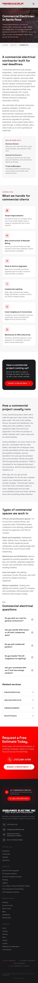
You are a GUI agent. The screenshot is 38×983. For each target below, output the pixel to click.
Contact (4, 940)
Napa (4, 911)
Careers (5, 943)
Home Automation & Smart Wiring (12, 889)
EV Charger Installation (9, 873)
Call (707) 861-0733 (20, 798)
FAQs (4, 937)
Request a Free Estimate (17, 383)
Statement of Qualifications (10, 946)
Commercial (6, 854)
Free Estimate (6, 949)
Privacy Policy (19, 978)
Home (6, 45)
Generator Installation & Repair (12, 876)
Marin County (6, 908)
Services (13, 45)
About (4, 928)
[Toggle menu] (33, 4)
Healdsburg (6, 914)
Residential (5, 851)
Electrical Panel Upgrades (10, 870)
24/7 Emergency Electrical (10, 892)
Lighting (4, 883)
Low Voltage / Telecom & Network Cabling (16, 886)
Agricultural (5, 860)
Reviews (5, 934)
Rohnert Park (6, 918)
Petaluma (5, 902)
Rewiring (5, 880)
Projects (5, 931)
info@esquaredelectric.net (15, 829)
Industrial (5, 857)
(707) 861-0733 (22, 759)
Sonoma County (7, 905)
